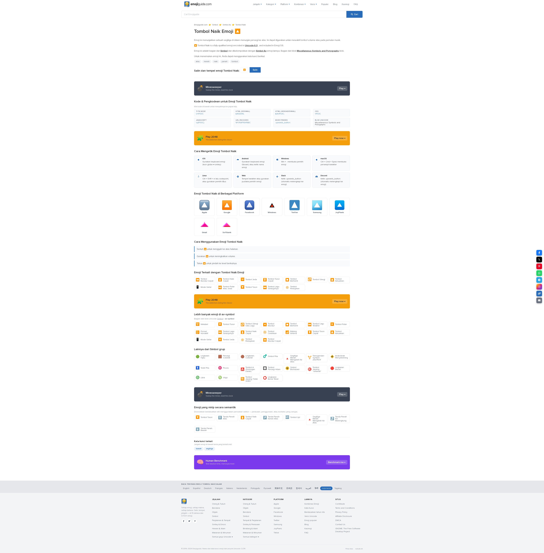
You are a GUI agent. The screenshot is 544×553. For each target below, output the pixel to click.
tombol (235, 61)
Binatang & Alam (250, 528)
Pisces (223, 368)
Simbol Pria (270, 356)
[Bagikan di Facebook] (539, 253)
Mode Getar (203, 287)
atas (198, 61)
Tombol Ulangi (316, 279)
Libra (200, 377)
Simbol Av (227, 25)
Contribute (340, 504)
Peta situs (349, 549)
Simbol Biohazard (292, 368)
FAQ (356, 4)
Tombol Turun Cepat (271, 280)
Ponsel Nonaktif (202, 332)
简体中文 (279, 488)
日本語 (289, 488)
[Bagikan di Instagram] (539, 287)
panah (224, 61)
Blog (335, 4)
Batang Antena (291, 332)
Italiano (229, 488)
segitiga (209, 449)
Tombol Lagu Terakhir (316, 325)
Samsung (278, 524)
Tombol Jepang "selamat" (314, 369)
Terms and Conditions (345, 508)
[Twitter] (189, 521)
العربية (308, 488)
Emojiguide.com (201, 25)
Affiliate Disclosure (343, 516)
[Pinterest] (195, 521)
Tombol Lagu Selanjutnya (271, 287)
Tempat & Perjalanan (252, 520)
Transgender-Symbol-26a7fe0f (316, 358)
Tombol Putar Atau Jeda (226, 287)
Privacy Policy (341, 512)
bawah (198, 449)
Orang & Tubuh (218, 504)
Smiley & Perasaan (251, 524)
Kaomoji (345, 4)
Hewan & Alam (218, 528)
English (186, 488)
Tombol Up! (292, 417)
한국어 (299, 488)
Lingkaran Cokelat (247, 357)
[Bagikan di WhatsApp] (539, 273)
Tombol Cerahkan (270, 332)
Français (219, 488)
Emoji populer (310, 520)
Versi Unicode (310, 516)
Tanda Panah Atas (226, 417)
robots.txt (359, 549)
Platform (285, 4)
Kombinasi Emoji (311, 504)
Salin (255, 70)
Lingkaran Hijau (202, 357)
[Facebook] (183, 521)
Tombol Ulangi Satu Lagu (249, 325)
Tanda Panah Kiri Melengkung (338, 418)
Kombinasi (300, 4)
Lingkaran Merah (337, 368)
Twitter (276, 520)
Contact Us (340, 524)
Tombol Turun (249, 287)
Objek (214, 512)
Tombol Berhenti (291, 280)
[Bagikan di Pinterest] (539, 266)
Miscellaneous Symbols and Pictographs (327, 123)
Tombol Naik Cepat (226, 280)
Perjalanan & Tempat (221, 520)
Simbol (215, 25)
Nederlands (242, 488)
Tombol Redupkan (292, 287)
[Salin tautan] (539, 293)
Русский (267, 488)
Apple (276, 504)
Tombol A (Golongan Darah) (248, 369)
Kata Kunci (309, 508)
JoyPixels (278, 528)
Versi (313, 4)
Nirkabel (202, 324)
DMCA (338, 520)
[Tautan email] (539, 300)
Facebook (278, 512)
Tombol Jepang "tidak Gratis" (249, 379)
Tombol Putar (338, 324)
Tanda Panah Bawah (204, 429)
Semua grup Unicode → (222, 537)
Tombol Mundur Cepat (204, 280)
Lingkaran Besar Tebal (270, 378)
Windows (278, 516)
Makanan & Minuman (221, 532)
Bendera (216, 508)
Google (277, 508)
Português (255, 488)
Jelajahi (257, 4)
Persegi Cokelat (224, 357)
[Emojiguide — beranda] (184, 501)
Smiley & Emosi (219, 524)
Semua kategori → (251, 537)
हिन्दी (316, 488)
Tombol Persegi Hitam (271, 368)
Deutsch (208, 488)
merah (207, 61)
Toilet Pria (202, 368)
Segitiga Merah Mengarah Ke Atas (293, 359)
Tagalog (338, 488)
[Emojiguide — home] (198, 4)
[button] (212, 112)
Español (196, 488)
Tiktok (276, 532)
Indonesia (326, 488)
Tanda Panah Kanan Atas (271, 417)
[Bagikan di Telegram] (539, 280)
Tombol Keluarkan (337, 280)
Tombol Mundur (269, 325)
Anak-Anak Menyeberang (339, 357)
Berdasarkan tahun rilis (314, 512)
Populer (325, 4)
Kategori (271, 4)
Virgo (223, 377)
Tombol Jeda (249, 279)
